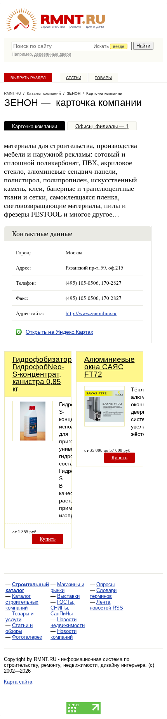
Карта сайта (18, 682)
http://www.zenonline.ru (91, 313)
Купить (48, 539)
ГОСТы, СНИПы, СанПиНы (62, 608)
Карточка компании (34, 126)
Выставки (68, 596)
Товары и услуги (19, 616)
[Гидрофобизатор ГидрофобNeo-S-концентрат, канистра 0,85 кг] (32, 439)
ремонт (75, 26)
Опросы (105, 584)
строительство (53, 26)
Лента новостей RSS (106, 605)
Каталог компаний (44, 93)
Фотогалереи (27, 637)
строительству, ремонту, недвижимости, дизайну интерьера (74, 665)
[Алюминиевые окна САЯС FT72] (104, 424)
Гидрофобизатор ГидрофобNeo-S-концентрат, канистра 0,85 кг (42, 374)
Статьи (73, 78)
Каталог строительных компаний (21, 602)
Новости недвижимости (67, 622)
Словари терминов (103, 593)
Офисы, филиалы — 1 (102, 126)
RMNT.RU (12, 93)
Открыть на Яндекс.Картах (59, 332)
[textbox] (72, 46)
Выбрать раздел (28, 78)
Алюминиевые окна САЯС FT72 (109, 366)
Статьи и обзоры (19, 628)
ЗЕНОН (73, 93)
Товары (103, 78)
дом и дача (95, 26)
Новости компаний (63, 634)
